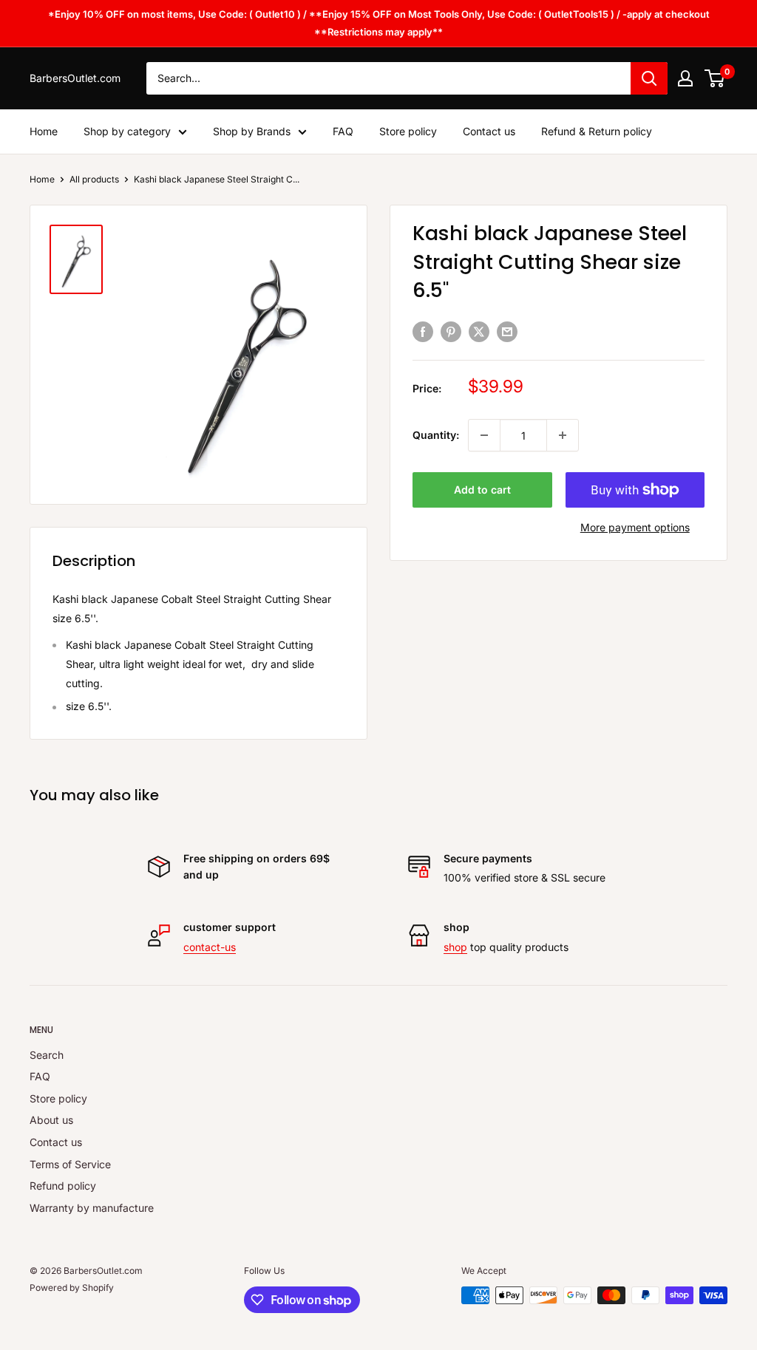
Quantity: (436, 435)
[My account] (685, 78)
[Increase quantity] (562, 435)
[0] (715, 78)
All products (94, 179)
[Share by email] (507, 331)
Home (44, 131)
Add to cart (482, 489)
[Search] (649, 78)
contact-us (209, 947)
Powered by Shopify (72, 1287)
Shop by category (127, 131)
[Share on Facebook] (423, 331)
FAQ (343, 131)
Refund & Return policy (596, 131)
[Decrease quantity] (484, 435)
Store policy (408, 131)
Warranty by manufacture (92, 1207)
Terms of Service (70, 1164)
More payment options (635, 527)
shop (455, 947)
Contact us (489, 131)
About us (51, 1120)
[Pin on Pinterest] (451, 331)
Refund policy (63, 1185)
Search (47, 1055)
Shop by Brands (252, 131)
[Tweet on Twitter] (479, 331)
